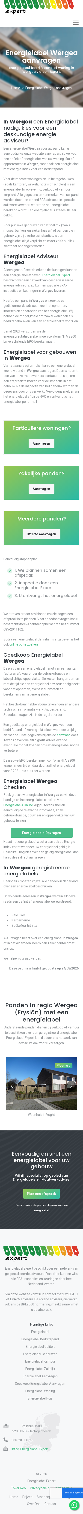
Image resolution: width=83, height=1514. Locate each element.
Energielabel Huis (40, 1398)
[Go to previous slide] (12, 1086)
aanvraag (64, 735)
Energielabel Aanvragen (40, 1376)
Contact (50, 1504)
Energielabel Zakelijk (40, 1369)
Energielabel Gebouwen (40, 1354)
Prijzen (27, 1497)
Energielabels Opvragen (41, 833)
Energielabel (40, 1332)
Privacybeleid (39, 1488)
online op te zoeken (23, 644)
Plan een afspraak (41, 1194)
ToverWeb (18, 1488)
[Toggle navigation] (75, 22)
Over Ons (33, 1504)
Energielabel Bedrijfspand (40, 1339)
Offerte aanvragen (41, 534)
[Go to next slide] (71, 1086)
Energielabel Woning (40, 1391)
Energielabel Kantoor (40, 1361)
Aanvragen (41, 443)
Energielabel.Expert (56, 275)
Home (15, 88)
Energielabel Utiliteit (40, 1346)
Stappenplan (46, 1497)
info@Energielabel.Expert (30, 1449)
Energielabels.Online (18, 805)
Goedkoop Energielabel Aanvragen (40, 1383)
